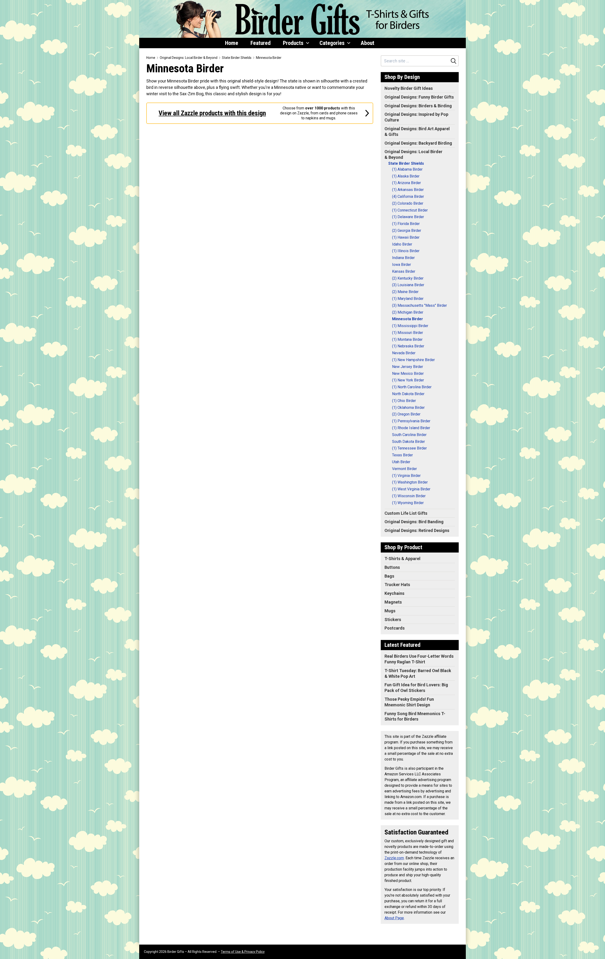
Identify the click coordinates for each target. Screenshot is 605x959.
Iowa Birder (401, 264)
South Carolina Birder (409, 434)
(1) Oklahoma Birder (408, 407)
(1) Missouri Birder (407, 332)
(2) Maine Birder (405, 291)
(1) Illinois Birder (405, 251)
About (367, 43)
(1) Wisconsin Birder (409, 496)
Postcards (395, 628)
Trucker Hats (397, 584)
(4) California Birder (408, 196)
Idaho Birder (402, 244)
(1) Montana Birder (407, 339)
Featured (261, 43)
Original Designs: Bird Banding (414, 521)
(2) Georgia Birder (406, 230)
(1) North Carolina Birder (412, 387)
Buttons (392, 567)
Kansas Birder (403, 271)
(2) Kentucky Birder (408, 278)
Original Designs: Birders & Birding (418, 105)
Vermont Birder (404, 469)
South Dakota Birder (408, 441)
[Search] (453, 61)
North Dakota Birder (408, 394)
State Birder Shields (236, 58)
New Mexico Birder (408, 373)
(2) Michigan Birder (407, 312)
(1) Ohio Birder (404, 400)
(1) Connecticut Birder (410, 210)
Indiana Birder (403, 257)
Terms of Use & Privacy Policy (243, 952)
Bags (389, 576)
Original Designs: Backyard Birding (418, 143)
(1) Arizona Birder (406, 183)
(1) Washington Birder (410, 482)
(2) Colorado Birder (407, 203)
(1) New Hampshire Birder (413, 360)
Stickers (393, 619)
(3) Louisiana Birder (408, 285)
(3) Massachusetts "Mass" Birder (419, 305)
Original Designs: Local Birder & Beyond (188, 58)
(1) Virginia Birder (406, 475)
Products (293, 43)
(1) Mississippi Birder (410, 326)
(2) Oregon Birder (406, 414)
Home (231, 43)
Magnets (393, 602)
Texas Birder (402, 455)
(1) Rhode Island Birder (411, 428)
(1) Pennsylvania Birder (411, 421)
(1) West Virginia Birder (411, 489)
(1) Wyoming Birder (408, 503)
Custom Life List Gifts (406, 513)
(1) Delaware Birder (408, 217)
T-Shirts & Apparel (402, 558)
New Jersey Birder (407, 366)
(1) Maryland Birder (408, 298)
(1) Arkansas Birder (408, 189)
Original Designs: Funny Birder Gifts (419, 97)
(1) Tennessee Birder (409, 448)
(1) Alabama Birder (407, 169)
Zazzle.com (394, 858)
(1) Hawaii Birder (405, 237)
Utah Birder (401, 462)
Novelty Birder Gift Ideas (409, 88)
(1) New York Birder (408, 380)
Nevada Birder (403, 353)
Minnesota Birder (268, 58)
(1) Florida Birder (406, 223)
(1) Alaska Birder (405, 176)
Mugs (390, 610)
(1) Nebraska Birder (408, 346)
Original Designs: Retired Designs (417, 530)
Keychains (394, 593)
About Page (394, 918)
